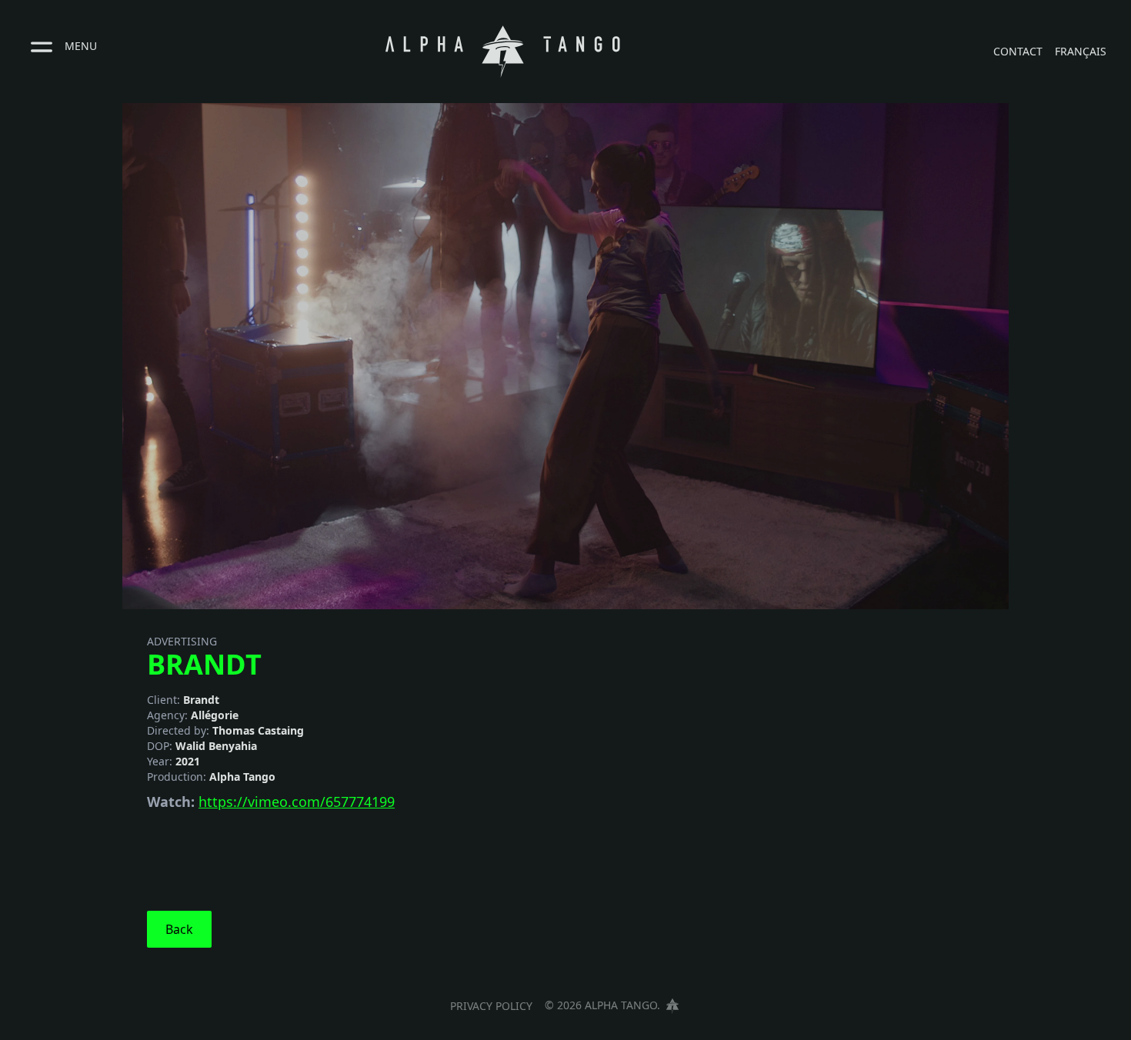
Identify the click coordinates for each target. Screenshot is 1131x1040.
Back (179, 929)
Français (1080, 51)
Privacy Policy (491, 1005)
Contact (1018, 51)
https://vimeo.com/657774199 (297, 801)
